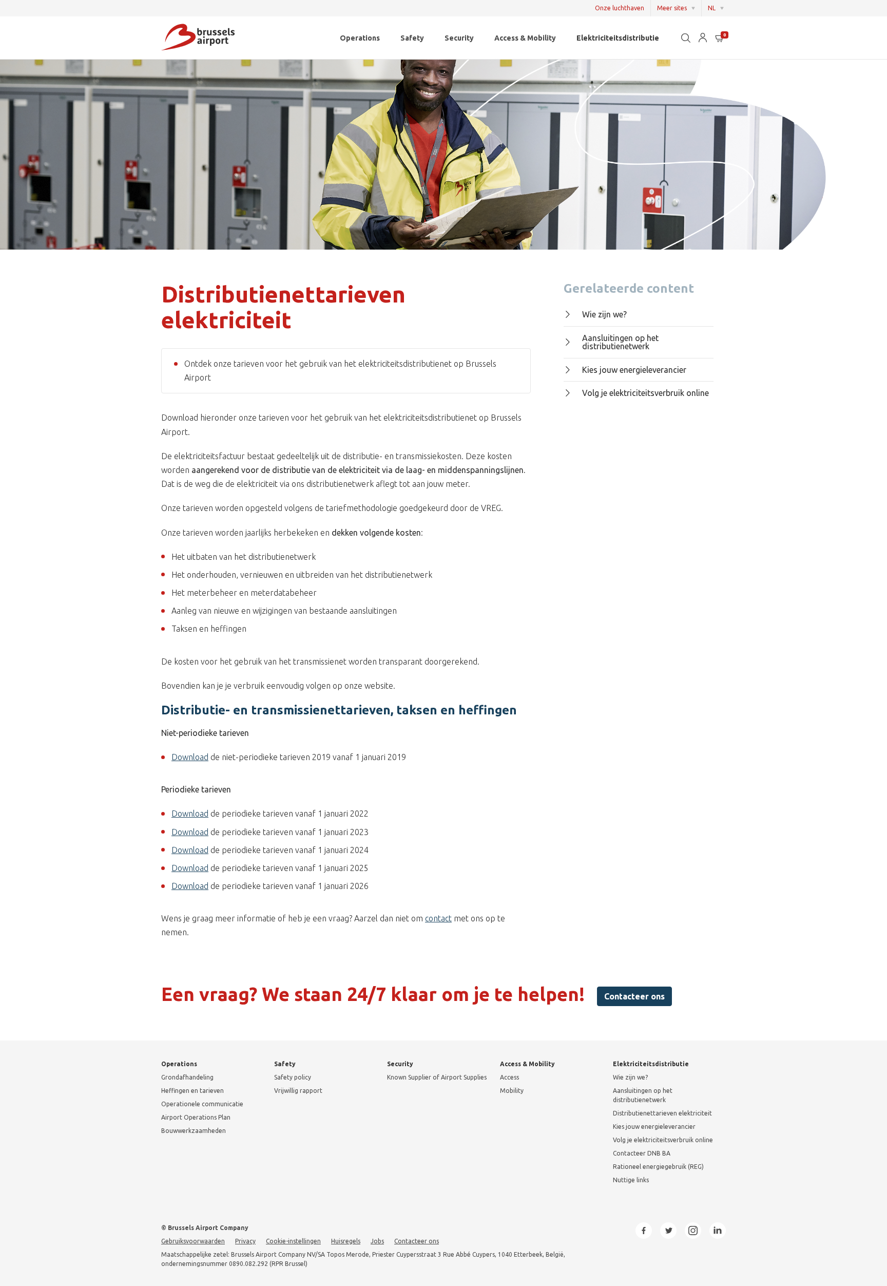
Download (189, 757)
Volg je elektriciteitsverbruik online (645, 393)
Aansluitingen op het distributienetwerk (620, 342)
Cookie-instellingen (293, 1241)
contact (438, 918)
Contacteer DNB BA (641, 1153)
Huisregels (345, 1241)
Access (509, 1077)
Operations (360, 38)
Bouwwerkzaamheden (193, 1130)
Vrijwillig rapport (298, 1090)
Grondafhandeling (187, 1077)
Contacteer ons (634, 996)
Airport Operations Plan (195, 1117)
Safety (412, 38)
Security (459, 38)
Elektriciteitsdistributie (617, 38)
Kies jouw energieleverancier (634, 369)
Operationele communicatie (202, 1104)
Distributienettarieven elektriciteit (662, 1113)
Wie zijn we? (604, 314)
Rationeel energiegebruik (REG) (658, 1166)
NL (712, 8)
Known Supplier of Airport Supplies (437, 1077)
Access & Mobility (525, 38)
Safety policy (292, 1077)
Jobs (377, 1241)
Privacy (245, 1241)
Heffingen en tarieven (192, 1090)
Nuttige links (631, 1180)
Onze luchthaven (619, 8)
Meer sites (672, 8)
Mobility (512, 1090)
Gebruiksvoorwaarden (193, 1241)
